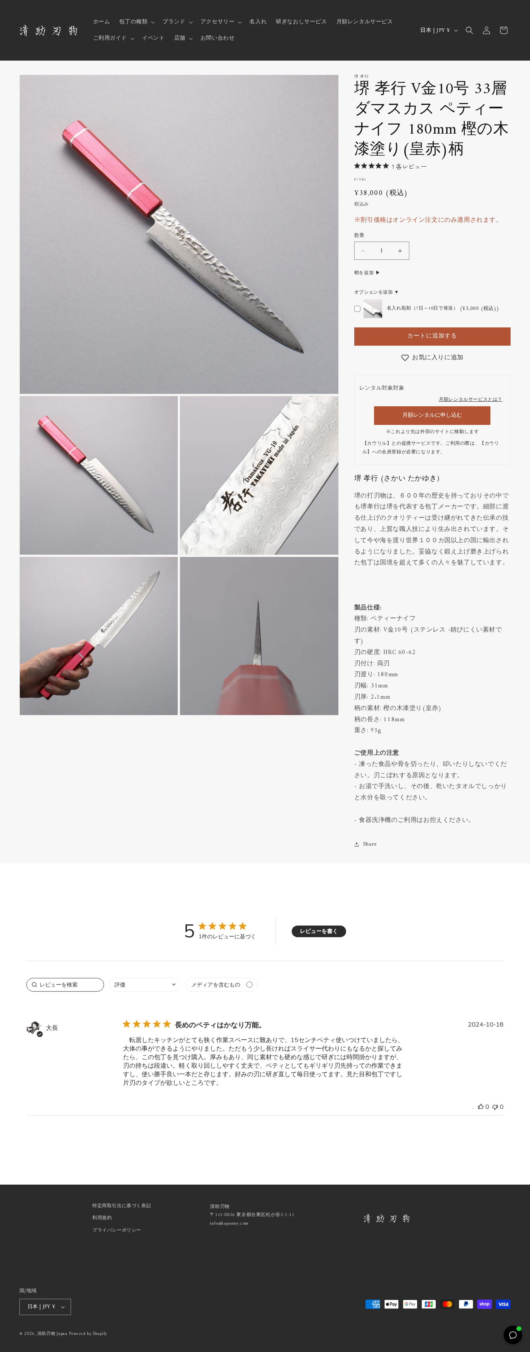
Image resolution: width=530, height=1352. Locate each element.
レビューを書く (319, 931)
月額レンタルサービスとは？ (470, 400)
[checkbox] (221, 985)
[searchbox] (65, 985)
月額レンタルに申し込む (432, 415)
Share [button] (370, 844)
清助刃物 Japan (52, 1334)
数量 (359, 236)
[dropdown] (145, 985)
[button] (136, 22)
